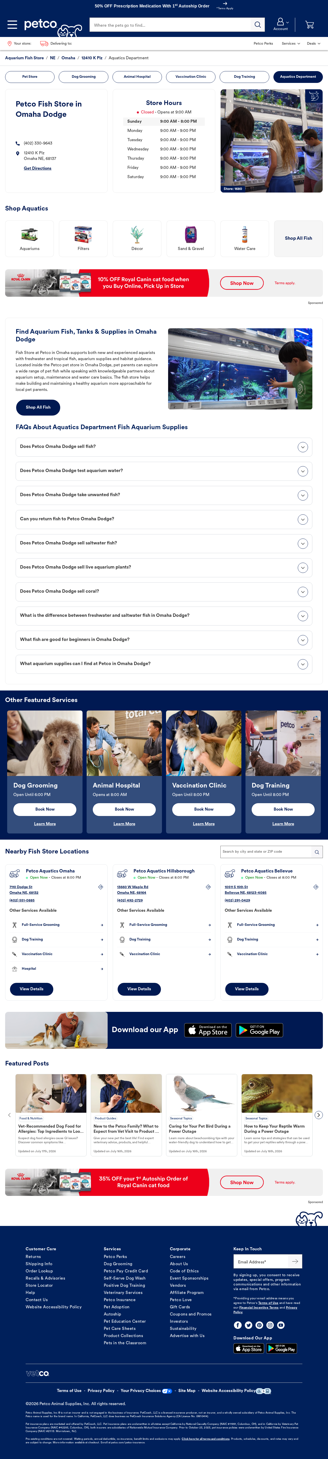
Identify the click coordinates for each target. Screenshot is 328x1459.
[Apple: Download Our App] (248, 1348)
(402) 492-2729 (130, 901)
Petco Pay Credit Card (126, 1271)
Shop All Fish (38, 408)
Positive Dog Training (124, 1286)
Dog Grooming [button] (84, 77)
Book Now (45, 810)
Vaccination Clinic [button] (191, 77)
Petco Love (181, 1300)
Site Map (187, 1391)
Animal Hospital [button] (137, 77)
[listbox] (164, 772)
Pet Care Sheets (120, 1329)
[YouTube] (280, 1325)
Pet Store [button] (29, 77)
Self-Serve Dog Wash (125, 1278)
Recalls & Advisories (45, 1278)
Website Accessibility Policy (54, 1307)
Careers (178, 1257)
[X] (248, 1325)
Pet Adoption (117, 1307)
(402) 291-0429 (237, 901)
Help (30, 1293)
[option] (45, 772)
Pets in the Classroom (125, 1343)
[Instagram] (270, 1325)
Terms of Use (268, 1303)
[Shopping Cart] (309, 25)
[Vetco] (37, 1373)
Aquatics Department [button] (298, 77)
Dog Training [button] (244, 77)
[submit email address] (295, 1261)
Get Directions (38, 169)
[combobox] (271, 852)
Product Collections (123, 1336)
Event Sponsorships (189, 1278)
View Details (32, 989)
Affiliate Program (187, 1293)
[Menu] (12, 24)
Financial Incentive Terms (259, 1307)
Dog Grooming (118, 1264)
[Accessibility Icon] (263, 1391)
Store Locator (39, 1286)
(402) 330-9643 (38, 143)
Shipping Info (39, 1264)
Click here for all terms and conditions (205, 1439)
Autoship (112, 1314)
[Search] (258, 24)
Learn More (45, 824)
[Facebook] (237, 1325)
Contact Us (37, 1300)
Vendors (178, 1286)
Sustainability (183, 1329)
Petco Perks (115, 1257)
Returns (33, 1257)
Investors (179, 1322)
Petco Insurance (120, 1300)
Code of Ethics (184, 1271)
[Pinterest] (259, 1325)
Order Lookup (39, 1271)
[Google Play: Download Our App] (281, 1348)
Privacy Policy (101, 1391)
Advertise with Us (187, 1336)
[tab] (164, 447)
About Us (179, 1264)
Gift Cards (180, 1307)
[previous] (9, 1115)
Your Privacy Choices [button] (141, 1391)
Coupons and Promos (191, 1314)
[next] (319, 1115)
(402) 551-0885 (22, 901)
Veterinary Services (123, 1293)
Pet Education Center (125, 1322)
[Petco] (51, 24)
